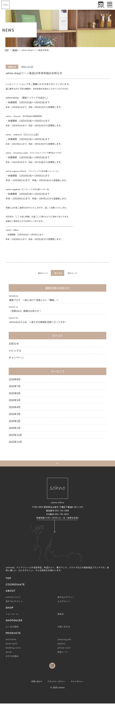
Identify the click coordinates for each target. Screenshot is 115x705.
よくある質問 (12, 626)
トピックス (15, 350)
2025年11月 (15, 442)
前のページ (43, 273)
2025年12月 (15, 435)
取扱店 (61, 613)
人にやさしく (64, 601)
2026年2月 (15, 421)
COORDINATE (15, 584)
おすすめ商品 (12, 656)
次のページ (72, 273)
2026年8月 (15, 379)
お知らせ (14, 343)
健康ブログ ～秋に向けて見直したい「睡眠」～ (34, 300)
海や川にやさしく (14, 601)
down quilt (11, 643)
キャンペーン (16, 357)
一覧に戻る (57, 273)
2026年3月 (15, 414)
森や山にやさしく (66, 597)
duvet (9, 651)
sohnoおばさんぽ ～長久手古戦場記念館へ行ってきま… (38, 321)
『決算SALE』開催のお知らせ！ (25, 310)
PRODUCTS (13, 633)
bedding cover (13, 647)
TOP (7, 50)
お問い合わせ (64, 626)
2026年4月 (15, 407)
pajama (61, 643)
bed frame (11, 639)
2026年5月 (15, 400)
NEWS (15, 50)
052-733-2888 (62, 510)
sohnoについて (13, 597)
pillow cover (64, 647)
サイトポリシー (77, 681)
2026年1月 (15, 428)
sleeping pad (64, 639)
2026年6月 (15, 393)
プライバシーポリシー (56, 681)
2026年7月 (15, 386)
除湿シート (63, 651)
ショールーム (12, 613)
